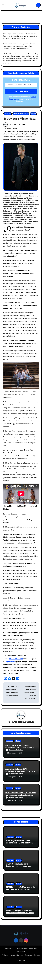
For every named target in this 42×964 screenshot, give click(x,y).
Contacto (37, 955)
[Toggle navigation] (3, 5)
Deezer (27, 131)
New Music (21, 137)
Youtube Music (30, 139)
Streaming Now (18, 139)
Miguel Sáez (31, 134)
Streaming (7, 139)
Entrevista (34, 131)
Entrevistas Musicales (20, 114)
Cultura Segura (11, 131)
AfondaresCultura (16, 659)
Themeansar (21, 951)
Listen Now (21, 134)
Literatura (19, 955)
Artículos (7, 114)
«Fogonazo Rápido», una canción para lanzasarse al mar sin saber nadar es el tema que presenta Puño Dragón (20, 914)
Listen (14, 134)
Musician (13, 137)
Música (33, 114)
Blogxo (31, 948)
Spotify (29, 137)
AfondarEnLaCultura (19, 124)
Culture (20, 131)
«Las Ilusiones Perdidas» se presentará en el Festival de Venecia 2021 (30, 692)
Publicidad (21, 960)
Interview (7, 134)
